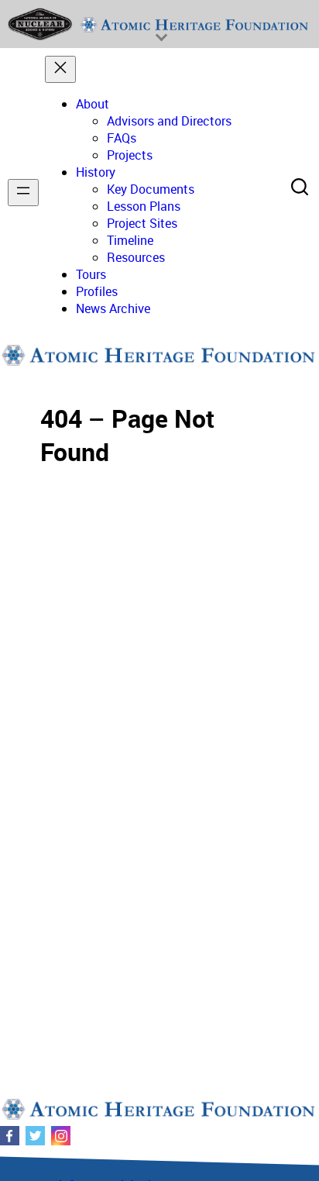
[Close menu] (60, 69)
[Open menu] (23, 192)
